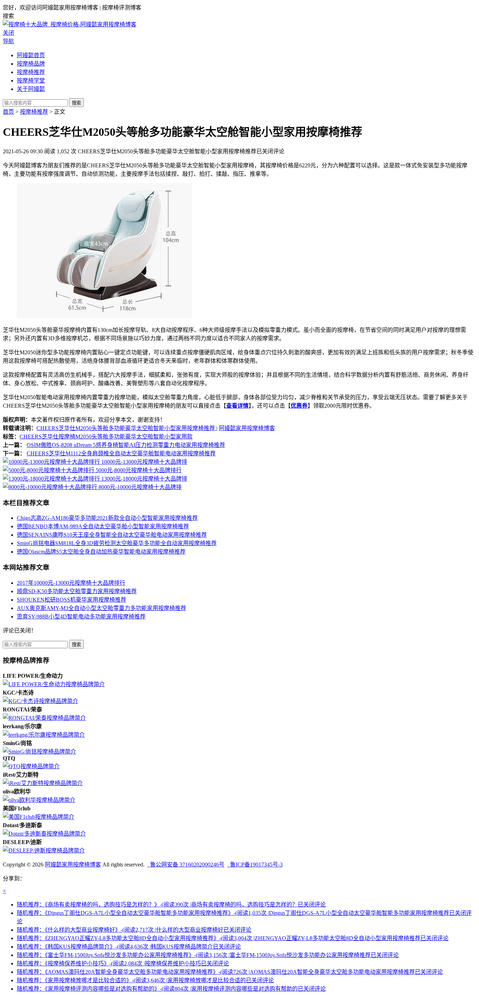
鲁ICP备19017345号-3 (255, 865)
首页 (8, 112)
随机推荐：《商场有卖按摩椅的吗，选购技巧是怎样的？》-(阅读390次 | (171, 904)
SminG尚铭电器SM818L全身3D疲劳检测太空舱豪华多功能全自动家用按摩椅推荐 (117, 543)
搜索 (76, 103)
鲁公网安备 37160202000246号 (185, 865)
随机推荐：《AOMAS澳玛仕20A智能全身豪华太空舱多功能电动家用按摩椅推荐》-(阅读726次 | (230, 972)
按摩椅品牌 (31, 64)
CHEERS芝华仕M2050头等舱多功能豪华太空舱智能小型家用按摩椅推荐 (126, 428)
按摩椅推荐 (31, 72)
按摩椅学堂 (31, 80)
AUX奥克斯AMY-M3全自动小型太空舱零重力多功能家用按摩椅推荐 (101, 608)
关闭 (8, 33)
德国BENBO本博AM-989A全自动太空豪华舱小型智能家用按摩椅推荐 (103, 526)
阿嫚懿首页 (31, 55)
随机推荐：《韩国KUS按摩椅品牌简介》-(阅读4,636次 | (129, 947)
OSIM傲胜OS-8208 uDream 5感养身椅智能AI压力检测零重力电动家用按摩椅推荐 (126, 445)
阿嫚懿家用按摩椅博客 (247, 428)
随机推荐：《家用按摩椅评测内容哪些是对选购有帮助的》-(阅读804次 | (171, 989)
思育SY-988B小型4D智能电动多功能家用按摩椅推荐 (81, 616)
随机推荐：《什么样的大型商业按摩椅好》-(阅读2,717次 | (134, 930)
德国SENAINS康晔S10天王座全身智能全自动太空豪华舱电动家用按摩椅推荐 (112, 535)
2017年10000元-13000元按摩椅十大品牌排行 (71, 583)
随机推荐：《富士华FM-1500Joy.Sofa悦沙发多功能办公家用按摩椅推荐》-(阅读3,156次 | (208, 955)
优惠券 (299, 406)
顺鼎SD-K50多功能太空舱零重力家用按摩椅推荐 (77, 591)
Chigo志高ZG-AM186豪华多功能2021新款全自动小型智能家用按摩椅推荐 (107, 518)
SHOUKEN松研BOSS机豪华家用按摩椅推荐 (71, 600)
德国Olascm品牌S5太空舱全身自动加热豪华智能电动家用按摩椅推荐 (101, 552)
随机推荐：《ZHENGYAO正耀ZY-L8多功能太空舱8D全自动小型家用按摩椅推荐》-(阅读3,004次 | (232, 938)
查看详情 (237, 406)
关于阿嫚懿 (31, 89)
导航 (8, 41)
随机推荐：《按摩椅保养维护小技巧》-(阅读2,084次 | (123, 963)
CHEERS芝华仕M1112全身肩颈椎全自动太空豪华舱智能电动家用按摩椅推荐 (121, 453)
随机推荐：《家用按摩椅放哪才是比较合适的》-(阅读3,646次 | (145, 980)
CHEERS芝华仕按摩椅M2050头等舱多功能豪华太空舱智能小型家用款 (106, 437)
